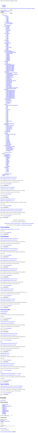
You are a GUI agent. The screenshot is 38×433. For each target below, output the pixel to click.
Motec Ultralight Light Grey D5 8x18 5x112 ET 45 (8, 260)
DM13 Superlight (9, 47)
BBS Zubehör (8, 25)
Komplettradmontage (7, 155)
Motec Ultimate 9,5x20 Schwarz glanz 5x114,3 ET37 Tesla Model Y (11, 210)
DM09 (7, 45)
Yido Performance (7, 145)
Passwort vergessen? (3, 428)
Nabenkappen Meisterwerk (10, 64)
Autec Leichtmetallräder (8, 22)
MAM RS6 (8, 60)
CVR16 (7, 41)
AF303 (7, 18)
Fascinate (7, 27)
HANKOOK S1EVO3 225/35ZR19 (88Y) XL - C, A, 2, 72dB (10, 375)
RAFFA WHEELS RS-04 (10, 98)
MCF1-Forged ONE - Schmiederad (11, 72)
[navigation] (2, 420)
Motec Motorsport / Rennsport (11, 88)
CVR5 (7, 37)
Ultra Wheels (6, 124)
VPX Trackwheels (7, 131)
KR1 (7, 62)
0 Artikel (1, 11)
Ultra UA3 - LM (9, 126)
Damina (12, 223)
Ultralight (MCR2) (9, 73)
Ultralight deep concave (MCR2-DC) (12, 74)
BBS (5, 24)
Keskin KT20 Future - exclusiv (11, 52)
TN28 (7, 120)
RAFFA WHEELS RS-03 (10, 97)
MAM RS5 (8, 59)
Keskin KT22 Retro (9, 53)
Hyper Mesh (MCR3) (9, 75)
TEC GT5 (8, 101)
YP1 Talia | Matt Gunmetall (10, 146)
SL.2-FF (7, 136)
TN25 (7, 117)
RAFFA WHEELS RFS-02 (10, 91)
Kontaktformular (3, 400)
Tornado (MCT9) (9, 79)
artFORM (5, 15)
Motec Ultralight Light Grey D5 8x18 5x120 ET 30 (8, 270)
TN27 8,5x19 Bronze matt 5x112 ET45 (6, 290)
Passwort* (2, 426)
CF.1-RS (7, 138)
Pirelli (7, 164)
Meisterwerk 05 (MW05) (10, 66)
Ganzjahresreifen (7, 154)
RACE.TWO (8, 143)
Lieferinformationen (5, 410)
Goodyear (7, 160)
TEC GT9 (8, 103)
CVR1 (7, 34)
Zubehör (3, 175)
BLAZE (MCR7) (9, 78)
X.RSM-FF (8, 141)
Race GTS (8, 28)
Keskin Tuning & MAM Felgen (9, 51)
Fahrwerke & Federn (5, 174)
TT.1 (7, 132)
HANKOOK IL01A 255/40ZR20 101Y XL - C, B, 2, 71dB (9, 229)
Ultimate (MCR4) (9, 76)
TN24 (7, 116)
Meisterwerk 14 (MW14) (10, 70)
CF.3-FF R (8, 140)
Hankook (7, 161)
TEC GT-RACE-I (9, 100)
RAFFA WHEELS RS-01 (10, 96)
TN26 (7, 118)
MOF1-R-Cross (8, 85)
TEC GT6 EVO (8, 102)
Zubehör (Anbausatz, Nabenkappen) (12, 105)
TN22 (7, 114)
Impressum (4, 412)
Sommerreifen (6, 156)
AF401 (7, 19)
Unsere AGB (4, 406)
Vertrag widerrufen (5, 404)
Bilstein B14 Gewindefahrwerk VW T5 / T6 (7, 200)
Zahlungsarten (4, 408)
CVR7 (7, 39)
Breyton (9, 223)
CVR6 (7, 38)
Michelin (7, 163)
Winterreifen (6, 167)
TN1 (7, 108)
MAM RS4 (8, 58)
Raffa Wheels (6, 89)
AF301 (7, 16)
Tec (21, 223)
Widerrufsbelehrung (5, 411)
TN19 (7, 113)
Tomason (5, 104)
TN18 (7, 112)
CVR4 (7, 36)
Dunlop (7, 158)
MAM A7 (7, 54)
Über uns (3, 407)
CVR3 (7, 35)
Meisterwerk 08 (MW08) (10, 68)
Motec (19, 223)
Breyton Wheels (6, 26)
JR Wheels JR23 (9, 50)
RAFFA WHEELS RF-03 (10, 93)
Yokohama (8, 166)
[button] (19, 227)
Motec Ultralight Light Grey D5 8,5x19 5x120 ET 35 (8, 250)
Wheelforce (6, 133)
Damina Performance (7, 42)
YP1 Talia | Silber (9, 147)
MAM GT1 (8, 57)
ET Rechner (4, 413)
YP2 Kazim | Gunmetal (10, 148)
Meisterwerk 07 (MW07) (10, 67)
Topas (7, 32)
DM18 (7, 48)
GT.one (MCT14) (9, 82)
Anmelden (4, 6)
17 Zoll (7, 168)
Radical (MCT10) (9, 81)
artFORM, (6, 223)
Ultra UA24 (8, 130)
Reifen (3, 153)
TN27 (7, 119)
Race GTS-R (8, 30)
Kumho (7, 162)
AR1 (7, 106)
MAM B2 (7, 55)
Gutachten (4, 409)
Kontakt (3, 405)
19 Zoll (7, 170)
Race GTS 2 (8, 29)
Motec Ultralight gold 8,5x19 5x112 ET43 (7, 365)
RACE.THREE (8, 144)
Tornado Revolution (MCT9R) (11, 80)
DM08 (7, 44)
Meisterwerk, (27, 223)
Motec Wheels (6, 71)
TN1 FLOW (8, 109)
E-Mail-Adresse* (3, 425)
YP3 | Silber (8, 150)
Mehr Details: (8, 152)
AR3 (7, 107)
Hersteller (1, 415)
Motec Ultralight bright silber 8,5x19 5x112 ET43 (8, 178)
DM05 (7, 43)
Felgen (3, 14)
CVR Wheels (6, 40)
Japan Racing (6, 49)
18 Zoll (7, 169)
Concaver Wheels (7, 33)
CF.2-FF (7, 139)
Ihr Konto (3, 5)
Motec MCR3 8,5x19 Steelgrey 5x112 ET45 (7, 300)
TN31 (7, 122)
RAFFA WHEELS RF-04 (10, 94)
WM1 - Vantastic (9, 86)
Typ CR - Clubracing (9, 23)
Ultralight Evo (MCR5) (10, 77)
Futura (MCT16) (9, 83)
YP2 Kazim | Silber (9, 149)
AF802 (7, 21)
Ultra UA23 (8, 129)
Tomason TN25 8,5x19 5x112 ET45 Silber (7, 188)
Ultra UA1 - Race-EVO (10, 125)
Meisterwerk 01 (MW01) (10, 65)
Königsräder (6, 61)
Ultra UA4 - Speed (9, 127)
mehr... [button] (1, 185)
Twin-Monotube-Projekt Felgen (9, 123)
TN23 (7, 115)
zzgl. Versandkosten (8, 183)
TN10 (7, 110)
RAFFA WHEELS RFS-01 (10, 90)
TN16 (7, 111)
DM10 (7, 46)
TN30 (7, 121)
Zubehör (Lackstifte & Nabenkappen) (12, 87)
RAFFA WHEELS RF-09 (10, 95)
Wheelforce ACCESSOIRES (10, 134)
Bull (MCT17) (8, 84)
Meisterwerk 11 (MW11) (10, 69)
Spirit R (7, 31)
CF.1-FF (7, 137)
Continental (8, 157)
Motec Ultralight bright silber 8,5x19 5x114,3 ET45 (8, 280)
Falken (7, 159)
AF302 (7, 17)
